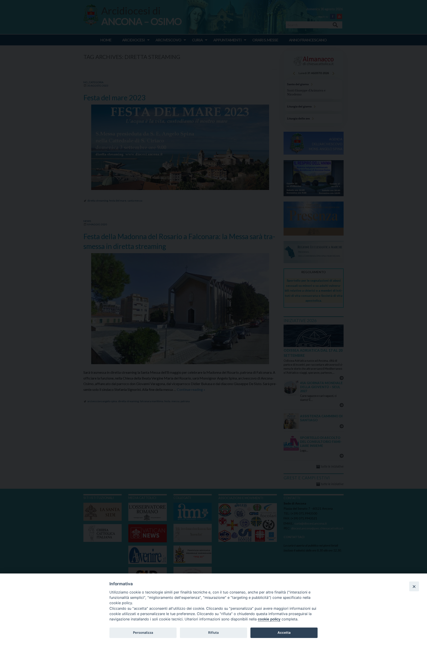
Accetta (284, 633)
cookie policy (269, 619)
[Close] (414, 586)
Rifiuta (213, 633)
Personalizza (143, 633)
